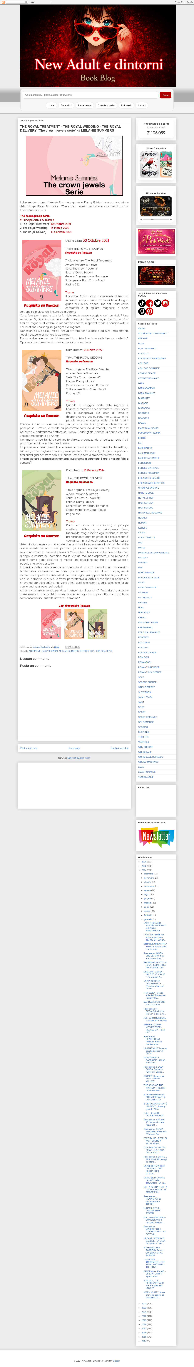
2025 (144, 866)
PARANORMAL (145, 627)
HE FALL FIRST (145, 498)
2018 (144, 1324)
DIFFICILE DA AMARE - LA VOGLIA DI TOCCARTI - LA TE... (155, 1180)
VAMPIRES (143, 742)
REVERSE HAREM (147, 652)
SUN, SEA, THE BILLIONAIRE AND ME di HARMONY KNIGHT (154, 1284)
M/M (140, 542)
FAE (140, 443)
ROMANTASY (144, 662)
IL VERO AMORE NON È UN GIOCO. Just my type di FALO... (155, 1106)
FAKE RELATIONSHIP (148, 458)
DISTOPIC (143, 403)
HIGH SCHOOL (145, 508)
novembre (149, 878)
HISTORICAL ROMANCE (150, 513)
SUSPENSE (143, 732)
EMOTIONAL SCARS (148, 428)
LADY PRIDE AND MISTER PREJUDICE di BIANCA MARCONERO (155, 927)
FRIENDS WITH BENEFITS (151, 483)
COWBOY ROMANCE (148, 378)
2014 (144, 1341)
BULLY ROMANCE (147, 348)
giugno (147, 898)
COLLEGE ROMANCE (149, 368)
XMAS (141, 767)
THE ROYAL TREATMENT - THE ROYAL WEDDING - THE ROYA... (154, 1263)
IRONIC (142, 532)
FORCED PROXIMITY (148, 473)
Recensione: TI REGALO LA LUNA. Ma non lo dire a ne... (155, 1011)
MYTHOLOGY (145, 597)
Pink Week (126, 105)
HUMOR (142, 523)
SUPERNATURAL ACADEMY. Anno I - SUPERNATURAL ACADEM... (154, 1251)
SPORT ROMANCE (147, 717)
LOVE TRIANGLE (146, 537)
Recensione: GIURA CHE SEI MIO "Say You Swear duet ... (154, 956)
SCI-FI (141, 677)
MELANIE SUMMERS (69, 651)
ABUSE (141, 328)
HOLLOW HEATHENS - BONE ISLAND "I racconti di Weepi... (155, 1220)
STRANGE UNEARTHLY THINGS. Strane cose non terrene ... (155, 946)
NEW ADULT (144, 612)
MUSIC (141, 582)
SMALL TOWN (145, 697)
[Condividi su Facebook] (75, 647)
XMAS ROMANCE (147, 772)
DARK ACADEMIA (146, 388)
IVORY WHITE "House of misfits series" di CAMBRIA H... (154, 1295)
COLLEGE (143, 363)
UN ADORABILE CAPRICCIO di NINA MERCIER (154, 1060)
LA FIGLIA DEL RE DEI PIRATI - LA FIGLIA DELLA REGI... (154, 1150)
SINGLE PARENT (146, 687)
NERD (141, 607)
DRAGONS (143, 418)
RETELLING (144, 642)
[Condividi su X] (72, 647)
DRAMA (142, 423)
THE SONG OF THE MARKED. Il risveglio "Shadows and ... (155, 1088)
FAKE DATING (145, 448)
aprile (147, 907)
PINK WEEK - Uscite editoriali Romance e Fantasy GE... (155, 995)
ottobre (148, 882)
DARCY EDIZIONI (50, 651)
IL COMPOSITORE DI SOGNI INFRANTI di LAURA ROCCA (154, 1097)
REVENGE (143, 647)
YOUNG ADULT (145, 777)
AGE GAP (143, 338)
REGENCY (143, 637)
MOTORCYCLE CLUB (148, 577)
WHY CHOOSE (145, 747)
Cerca (165, 95)
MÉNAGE (142, 602)
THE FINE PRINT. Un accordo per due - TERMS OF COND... (155, 937)
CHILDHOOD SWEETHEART (152, 358)
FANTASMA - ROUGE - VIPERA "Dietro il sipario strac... (155, 1274)
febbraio (148, 915)
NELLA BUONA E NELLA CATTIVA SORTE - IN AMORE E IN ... (155, 1189)
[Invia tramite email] (67, 647)
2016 (144, 1332)
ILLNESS (142, 528)
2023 (144, 1303)
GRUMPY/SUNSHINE (148, 488)
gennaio (148, 919)
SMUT (141, 702)
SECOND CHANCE (147, 682)
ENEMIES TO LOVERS (149, 433)
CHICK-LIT (143, 353)
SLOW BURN (144, 692)
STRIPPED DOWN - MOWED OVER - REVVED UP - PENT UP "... (154, 1028)
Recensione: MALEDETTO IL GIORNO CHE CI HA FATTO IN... (155, 1230)
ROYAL (109, 651)
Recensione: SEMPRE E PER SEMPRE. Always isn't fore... (155, 1159)
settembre (149, 886)
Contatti (142, 105)
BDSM (141, 343)
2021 (144, 1312)
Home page (74, 748)
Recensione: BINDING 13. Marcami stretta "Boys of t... (154, 1122)
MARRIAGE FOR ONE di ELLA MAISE (154, 1003)
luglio (147, 894)
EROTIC (142, 438)
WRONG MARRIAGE (148, 762)
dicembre (149, 873)
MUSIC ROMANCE (147, 587)
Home (51, 105)
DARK (141, 383)
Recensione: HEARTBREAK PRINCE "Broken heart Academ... (153, 1040)
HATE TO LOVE (146, 493)
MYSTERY (143, 592)
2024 (144, 870)
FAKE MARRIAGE (146, 453)
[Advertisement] (74, 785)
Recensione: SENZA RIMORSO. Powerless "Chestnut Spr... (155, 1131)
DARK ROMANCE (146, 393)
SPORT (142, 712)
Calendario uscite (106, 105)
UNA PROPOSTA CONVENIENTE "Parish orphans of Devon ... (154, 985)
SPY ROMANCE (146, 722)
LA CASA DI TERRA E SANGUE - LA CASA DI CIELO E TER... (154, 1241)
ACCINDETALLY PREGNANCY (153, 333)
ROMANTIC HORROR (149, 667)
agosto (147, 890)
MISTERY (143, 562)
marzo (147, 911)
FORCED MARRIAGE (148, 468)
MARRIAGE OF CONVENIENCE (153, 552)
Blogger (116, 1361)
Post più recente (28, 748)
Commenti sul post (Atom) (78, 758)
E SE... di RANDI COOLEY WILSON (154, 1114)
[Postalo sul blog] (69, 647)
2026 (144, 861)
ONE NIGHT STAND (148, 622)
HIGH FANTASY (146, 503)
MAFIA (141, 547)
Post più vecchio (120, 748)
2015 (144, 1337)
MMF (140, 567)
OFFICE (142, 617)
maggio (148, 903)
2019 (144, 1320)
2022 (144, 1308)
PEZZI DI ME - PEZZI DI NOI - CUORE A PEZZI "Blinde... (155, 1141)
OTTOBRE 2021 (87, 651)
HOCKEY (142, 518)
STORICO (143, 727)
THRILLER (143, 737)
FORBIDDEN (144, 463)
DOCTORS (143, 413)
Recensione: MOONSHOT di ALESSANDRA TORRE (152, 1200)
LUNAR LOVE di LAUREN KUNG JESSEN (152, 1210)
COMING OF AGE (147, 373)
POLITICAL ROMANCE (149, 632)
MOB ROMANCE (146, 572)
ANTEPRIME (35, 651)
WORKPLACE (145, 752)
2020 (144, 1316)
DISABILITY (144, 398)
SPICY (141, 707)
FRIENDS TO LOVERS (149, 478)
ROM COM (100, 651)
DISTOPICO (144, 408)
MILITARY (143, 557)
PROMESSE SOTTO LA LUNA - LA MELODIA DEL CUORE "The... (155, 965)
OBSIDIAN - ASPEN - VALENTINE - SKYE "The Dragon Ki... (154, 974)
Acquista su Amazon (41, 305)
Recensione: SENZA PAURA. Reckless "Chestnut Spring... (154, 1069)
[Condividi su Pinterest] (78, 647)
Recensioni (66, 105)
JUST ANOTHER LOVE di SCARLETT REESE (155, 1019)
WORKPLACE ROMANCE (150, 757)
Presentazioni (84, 105)
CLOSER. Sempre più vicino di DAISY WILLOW (154, 1078)
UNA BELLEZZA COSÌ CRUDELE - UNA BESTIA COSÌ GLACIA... (154, 1170)
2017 (144, 1328)
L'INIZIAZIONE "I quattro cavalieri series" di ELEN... (155, 1051)
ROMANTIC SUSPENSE (149, 672)
